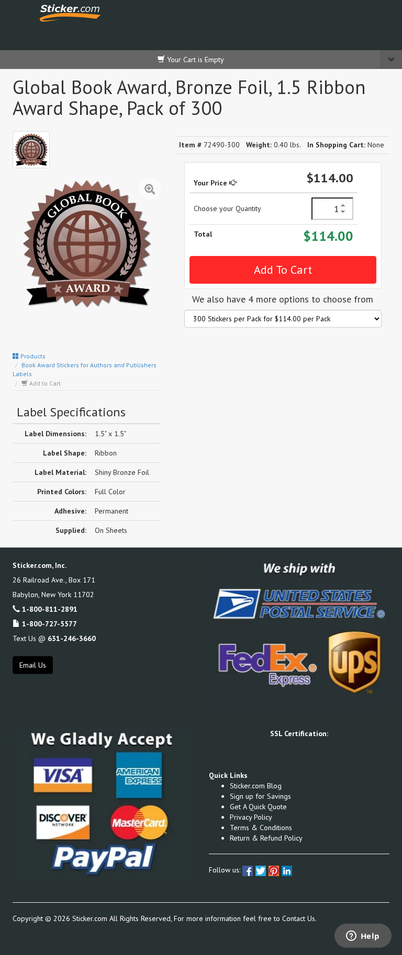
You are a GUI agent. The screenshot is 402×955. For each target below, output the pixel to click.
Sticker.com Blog (256, 785)
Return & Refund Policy (266, 838)
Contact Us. (299, 918)
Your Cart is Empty (194, 59)
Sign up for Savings (260, 796)
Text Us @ (54, 638)
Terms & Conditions (261, 827)
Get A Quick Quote (258, 806)
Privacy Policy (251, 817)
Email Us (32, 665)
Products (32, 356)
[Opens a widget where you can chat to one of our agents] (363, 937)
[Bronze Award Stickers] (31, 149)
